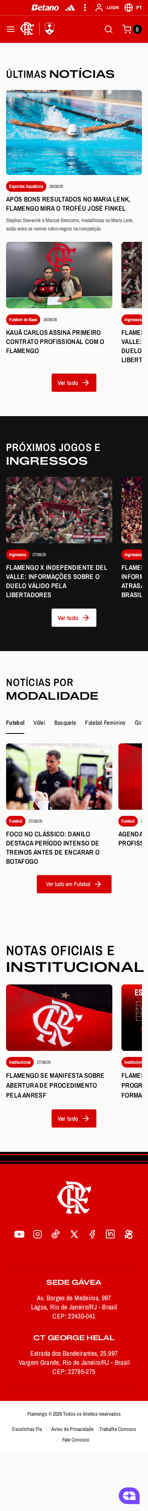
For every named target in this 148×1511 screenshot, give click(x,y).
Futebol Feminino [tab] (105, 722)
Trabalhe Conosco (117, 1429)
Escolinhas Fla (27, 1429)
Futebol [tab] (15, 722)
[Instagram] (37, 1234)
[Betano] (45, 8)
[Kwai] (128, 1234)
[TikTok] (55, 1234)
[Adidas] (70, 8)
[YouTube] (19, 1234)
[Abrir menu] (10, 29)
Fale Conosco (76, 1439)
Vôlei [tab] (39, 722)
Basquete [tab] (65, 722)
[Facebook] (92, 1234)
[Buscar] (108, 29)
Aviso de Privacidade (72, 1429)
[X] (74, 1234)
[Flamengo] (39, 29)
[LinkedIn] (110, 1234)
